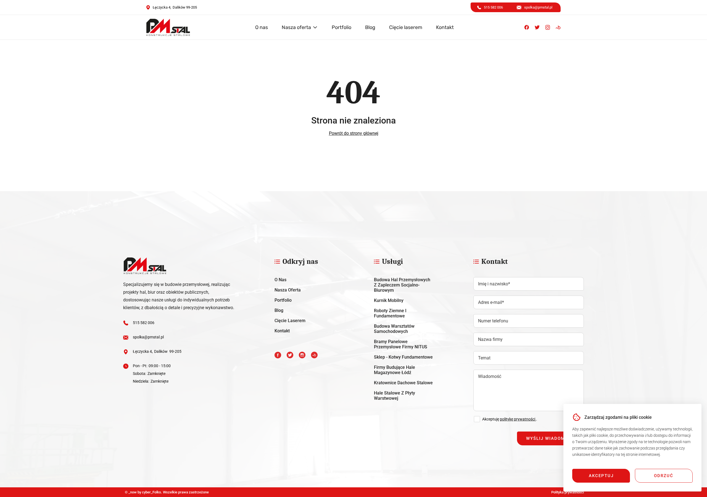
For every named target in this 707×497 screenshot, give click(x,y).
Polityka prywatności (567, 492)
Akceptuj (601, 475)
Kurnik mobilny (388, 300)
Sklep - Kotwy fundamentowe (403, 357)
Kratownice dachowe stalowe (403, 382)
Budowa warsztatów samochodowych (394, 329)
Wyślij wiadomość (550, 438)
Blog (370, 27)
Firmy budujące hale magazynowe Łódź (394, 370)
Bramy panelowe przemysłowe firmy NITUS (400, 344)
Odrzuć (663, 475)
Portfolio (341, 27)
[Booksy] (558, 27)
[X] (537, 27)
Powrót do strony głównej (353, 133)
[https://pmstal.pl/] (179, 265)
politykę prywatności (518, 419)
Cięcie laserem (405, 27)
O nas (261, 27)
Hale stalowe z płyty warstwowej (394, 395)
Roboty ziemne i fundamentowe (390, 313)
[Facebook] (526, 27)
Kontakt (445, 27)
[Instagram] (547, 27)
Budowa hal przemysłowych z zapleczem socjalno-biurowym (402, 285)
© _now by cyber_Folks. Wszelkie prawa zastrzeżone (166, 492)
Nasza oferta (296, 27)
